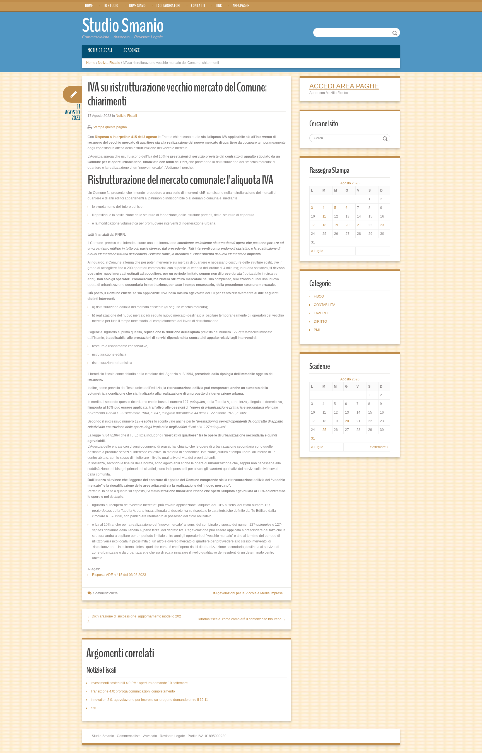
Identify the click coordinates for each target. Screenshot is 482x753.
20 (348, 225)
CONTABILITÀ (324, 305)
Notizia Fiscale (109, 63)
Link (219, 6)
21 (359, 225)
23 (382, 225)
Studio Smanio (123, 26)
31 (313, 438)
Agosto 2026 (350, 183)
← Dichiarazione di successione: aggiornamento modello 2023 (134, 619)
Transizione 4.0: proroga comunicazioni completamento (133, 691)
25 (324, 430)
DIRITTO (320, 322)
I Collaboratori (168, 6)
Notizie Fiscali (100, 50)
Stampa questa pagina (110, 127)
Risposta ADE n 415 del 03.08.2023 (119, 575)
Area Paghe (241, 6)
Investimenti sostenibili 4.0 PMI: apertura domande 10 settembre (139, 683)
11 (324, 216)
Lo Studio (111, 6)
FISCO (319, 296)
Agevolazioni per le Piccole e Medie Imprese (249, 593)
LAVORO (320, 313)
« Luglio (317, 251)
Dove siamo (137, 6)
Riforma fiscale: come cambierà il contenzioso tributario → (242, 619)
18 (324, 225)
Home (89, 6)
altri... (95, 708)
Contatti (198, 6)
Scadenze (131, 50)
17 (313, 225)
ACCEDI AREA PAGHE (344, 86)
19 (336, 225)
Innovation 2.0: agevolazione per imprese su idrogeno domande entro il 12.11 (149, 700)
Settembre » (379, 447)
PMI (317, 330)
